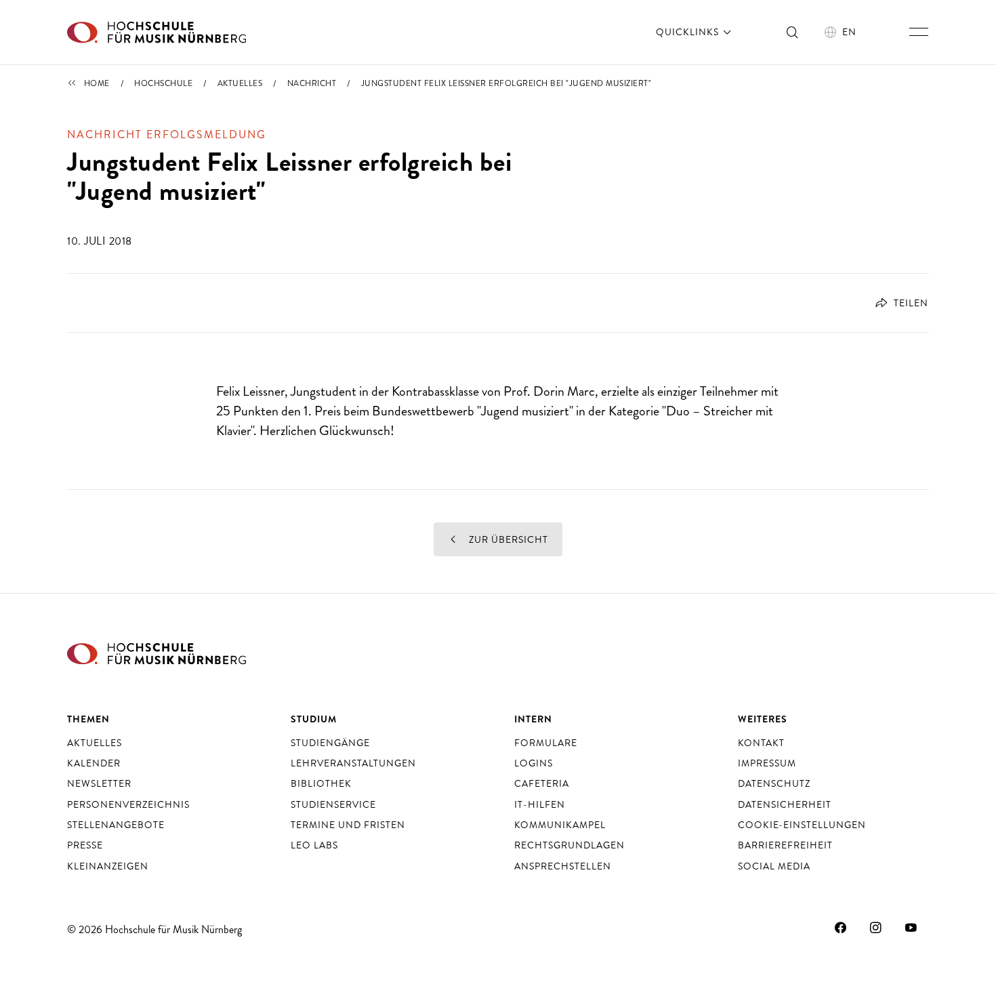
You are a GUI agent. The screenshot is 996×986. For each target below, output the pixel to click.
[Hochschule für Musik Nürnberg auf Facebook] (840, 928)
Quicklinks (689, 32)
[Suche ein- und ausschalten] (792, 32)
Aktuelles (240, 83)
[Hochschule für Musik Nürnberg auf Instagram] (876, 928)
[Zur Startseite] (156, 32)
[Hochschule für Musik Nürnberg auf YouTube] (911, 928)
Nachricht (312, 83)
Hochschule (163, 83)
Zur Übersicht (507, 539)
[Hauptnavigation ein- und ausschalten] (919, 32)
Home (97, 83)
